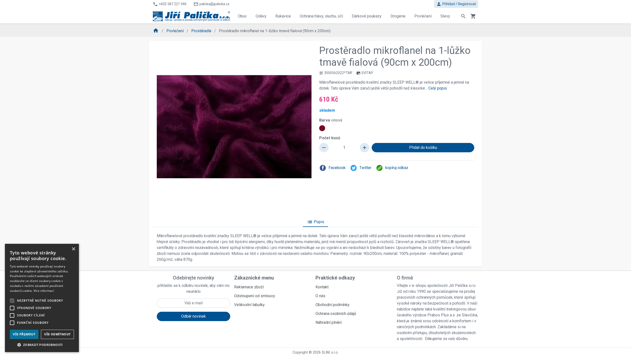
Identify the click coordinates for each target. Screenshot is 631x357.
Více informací (44, 291)
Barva (330, 120)
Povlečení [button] (423, 16)
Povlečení (175, 31)
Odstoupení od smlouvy (254, 296)
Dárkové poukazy (367, 16)
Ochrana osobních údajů (336, 313)
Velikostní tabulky (249, 304)
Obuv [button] (242, 16)
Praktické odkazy (335, 278)
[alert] (42, 298)
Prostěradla (201, 31)
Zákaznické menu (254, 278)
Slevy (445, 16)
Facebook (337, 167)
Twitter (365, 167)
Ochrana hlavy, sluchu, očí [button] (321, 16)
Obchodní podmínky (333, 304)
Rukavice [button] (283, 16)
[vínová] (322, 128)
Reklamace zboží (249, 287)
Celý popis (437, 88)
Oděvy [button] (261, 16)
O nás (320, 296)
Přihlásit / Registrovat (456, 4)
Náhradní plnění (329, 322)
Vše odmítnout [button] (57, 334)
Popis (315, 222)
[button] (42, 344)
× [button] (73, 249)
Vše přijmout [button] (24, 334)
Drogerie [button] (397, 16)
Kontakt (322, 287)
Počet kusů (329, 138)
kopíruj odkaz (396, 167)
